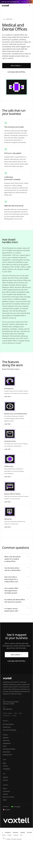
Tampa (15, 713)
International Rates (9, 749)
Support (5, 777)
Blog (4, 763)
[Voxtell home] (5, 5)
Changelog (6, 769)
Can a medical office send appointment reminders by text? (11, 590)
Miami (20, 713)
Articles (5, 766)
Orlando (10, 713)
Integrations (7, 743)
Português (17, 807)
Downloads (6, 752)
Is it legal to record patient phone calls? (11, 610)
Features (5, 738)
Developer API (7, 755)
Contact (5, 780)
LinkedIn (22, 832)
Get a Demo (15, 65)
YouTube (29, 832)
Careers (5, 794)
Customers (6, 791)
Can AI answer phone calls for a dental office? (12, 569)
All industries (8, 19)
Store (4, 746)
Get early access (26, 2)
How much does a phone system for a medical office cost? (11, 579)
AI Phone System (8, 724)
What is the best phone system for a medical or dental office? (12, 559)
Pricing (5, 735)
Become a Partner (8, 797)
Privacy (10, 835)
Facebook (15, 832)
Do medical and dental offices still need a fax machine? (14, 601)
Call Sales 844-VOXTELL (17, 72)
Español (7, 810)
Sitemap (16, 835)
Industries (6, 740)
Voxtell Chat (6, 727)
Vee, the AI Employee (9, 730)
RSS (21, 835)
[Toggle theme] (4, 838)
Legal (4, 800)
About (5, 788)
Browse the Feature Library (10, 369)
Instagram (8, 832)
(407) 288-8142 (7, 709)
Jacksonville (6, 715)
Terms (4, 835)
